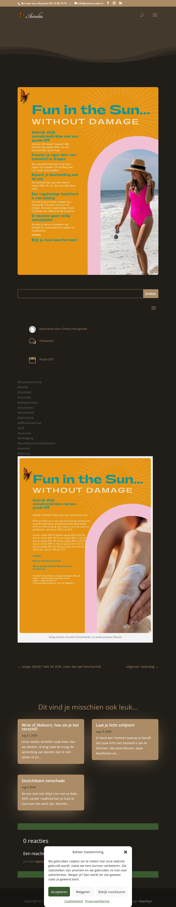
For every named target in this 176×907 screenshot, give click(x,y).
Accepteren (59, 892)
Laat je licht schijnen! (115, 725)
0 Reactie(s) (46, 341)
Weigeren (83, 892)
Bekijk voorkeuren (111, 892)
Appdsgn (145, 901)
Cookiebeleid (73, 901)
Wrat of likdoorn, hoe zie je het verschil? (50, 726)
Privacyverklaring (97, 901)
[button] (125, 852)
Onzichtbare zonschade (43, 780)
